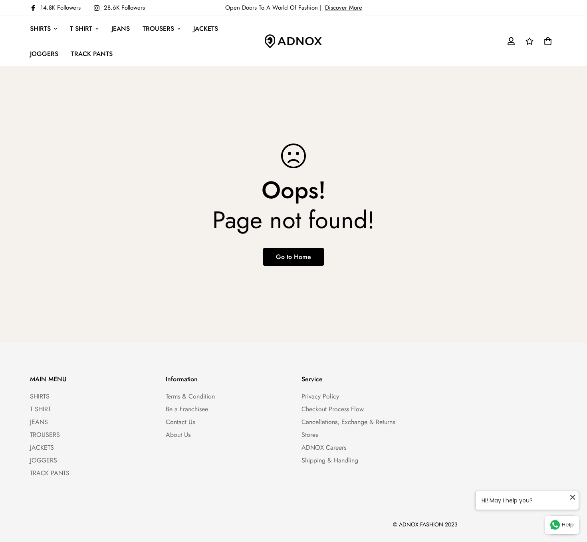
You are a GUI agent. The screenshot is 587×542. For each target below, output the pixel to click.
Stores (309, 434)
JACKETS (205, 28)
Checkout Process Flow (332, 409)
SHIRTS (40, 28)
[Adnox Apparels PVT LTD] (293, 41)
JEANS (120, 28)
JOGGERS (44, 53)
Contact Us (180, 421)
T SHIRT (81, 28)
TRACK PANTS (92, 53)
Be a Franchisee (187, 409)
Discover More (343, 7)
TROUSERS (158, 28)
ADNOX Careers (323, 447)
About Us (178, 434)
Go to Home (293, 256)
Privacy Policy (320, 396)
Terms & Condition (190, 396)
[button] (546, 41)
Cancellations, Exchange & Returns (348, 421)
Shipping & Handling (329, 460)
